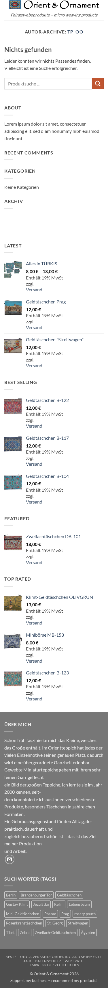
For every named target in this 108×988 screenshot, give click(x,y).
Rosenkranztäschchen (24, 923)
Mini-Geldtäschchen (22, 913)
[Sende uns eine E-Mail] (9, 859)
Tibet (10, 932)
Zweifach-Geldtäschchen (55, 932)
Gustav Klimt (17, 904)
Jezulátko (41, 904)
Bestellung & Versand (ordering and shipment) (53, 957)
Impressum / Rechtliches (54, 965)
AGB (27, 961)
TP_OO (75, 31)
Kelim (59, 904)
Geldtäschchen (69, 895)
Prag (65, 913)
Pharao (50, 913)
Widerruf (75, 961)
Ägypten (88, 932)
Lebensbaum (79, 904)
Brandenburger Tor (36, 895)
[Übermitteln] (98, 83)
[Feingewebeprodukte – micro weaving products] (54, 4)
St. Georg (55, 923)
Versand (34, 289)
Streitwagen (78, 923)
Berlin (11, 895)
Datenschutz (48, 961)
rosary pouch (85, 913)
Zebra (25, 932)
